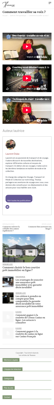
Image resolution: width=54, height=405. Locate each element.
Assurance (20, 276)
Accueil (5, 15)
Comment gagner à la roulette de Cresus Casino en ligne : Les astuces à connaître (30, 319)
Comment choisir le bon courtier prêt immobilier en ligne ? (21, 269)
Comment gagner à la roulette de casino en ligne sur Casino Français (29, 334)
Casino (19, 312)
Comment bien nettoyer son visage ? (39, 228)
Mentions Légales (11, 360)
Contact (7, 397)
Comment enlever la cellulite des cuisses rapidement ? (11, 229)
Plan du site (8, 388)
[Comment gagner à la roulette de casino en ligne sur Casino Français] (8, 333)
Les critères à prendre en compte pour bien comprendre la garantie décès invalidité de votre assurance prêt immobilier (29, 301)
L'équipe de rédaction (12, 369)
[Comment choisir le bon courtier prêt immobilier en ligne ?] (24, 248)
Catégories (8, 379)
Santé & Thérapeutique (18, 15)
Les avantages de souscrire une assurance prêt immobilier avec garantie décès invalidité (29, 283)
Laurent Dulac (13, 153)
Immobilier (8, 264)
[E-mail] (7, 207)
